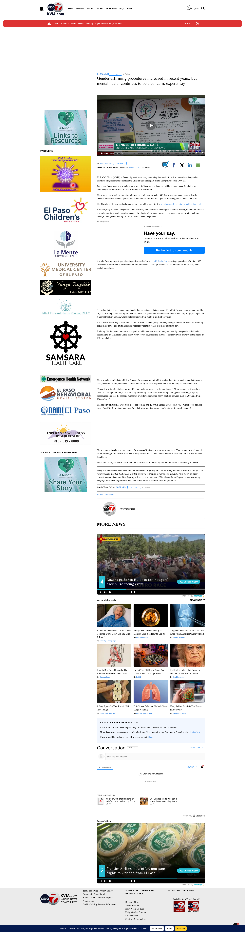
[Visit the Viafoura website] (199, 816)
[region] (151, 781)
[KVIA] (55, 8)
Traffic (90, 8)
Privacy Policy (106, 891)
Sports (99, 8)
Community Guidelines (93, 894)
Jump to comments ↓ (106, 494)
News (70, 8)
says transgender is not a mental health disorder (181, 204)
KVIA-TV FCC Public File (95, 897)
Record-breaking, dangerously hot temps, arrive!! (100, 23)
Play (121, 8)
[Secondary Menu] (44, 8)
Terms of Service (90, 891)
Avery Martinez (106, 163)
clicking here (194, 732)
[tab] (105, 767)
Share (129, 8)
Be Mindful (111, 8)
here (151, 737)
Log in (193, 748)
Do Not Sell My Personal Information (100, 904)
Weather (80, 8)
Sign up (200, 748)
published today (160, 261)
